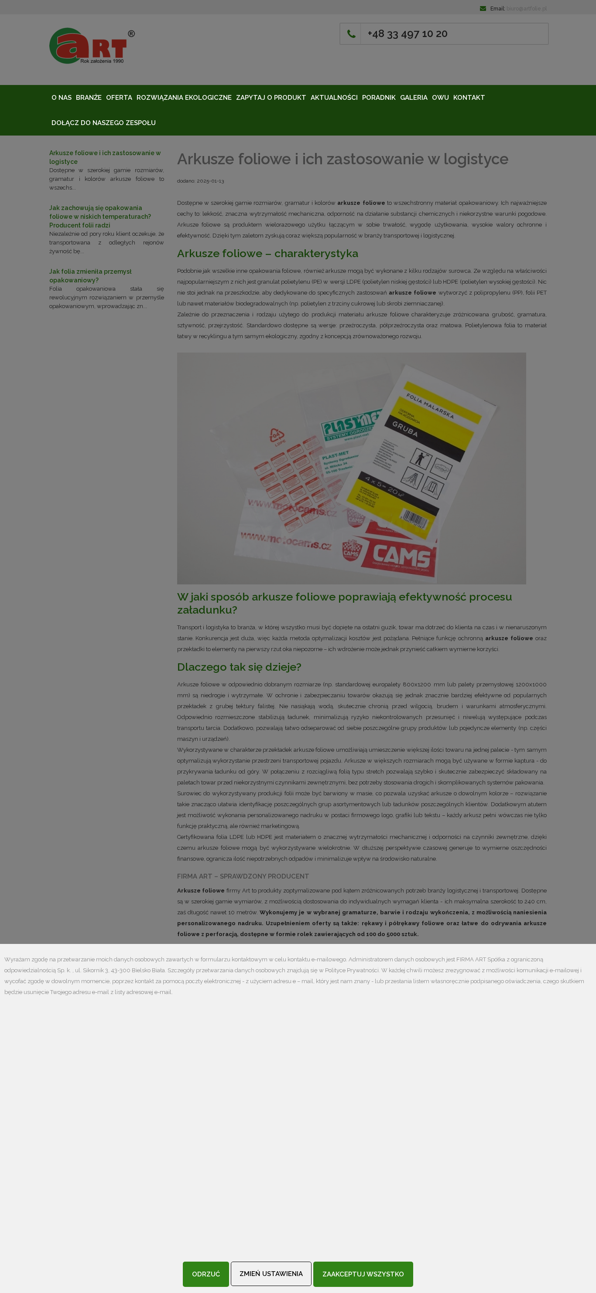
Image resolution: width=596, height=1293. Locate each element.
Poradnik (379, 98)
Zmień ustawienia (271, 1274)
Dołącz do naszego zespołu (103, 123)
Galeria (414, 98)
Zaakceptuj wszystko (363, 1274)
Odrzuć (206, 1274)
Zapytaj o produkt (271, 98)
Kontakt (469, 98)
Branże (89, 98)
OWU (440, 98)
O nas (61, 98)
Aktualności (334, 98)
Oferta (119, 98)
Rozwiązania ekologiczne (184, 98)
